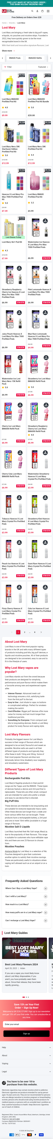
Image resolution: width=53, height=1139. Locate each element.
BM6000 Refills (35, 58)
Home (4, 23)
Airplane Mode (11, 851)
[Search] (32, 11)
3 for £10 (46, 486)
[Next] (41, 632)
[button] (23, 997)
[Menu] (48, 11)
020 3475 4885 (14, 1119)
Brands (12, 23)
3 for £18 (46, 258)
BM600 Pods (14, 58)
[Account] (37, 11)
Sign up (26, 1033)
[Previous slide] (2, 58)
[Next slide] (50, 58)
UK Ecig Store (29, 1131)
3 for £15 (46, 393)
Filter (9, 67)
